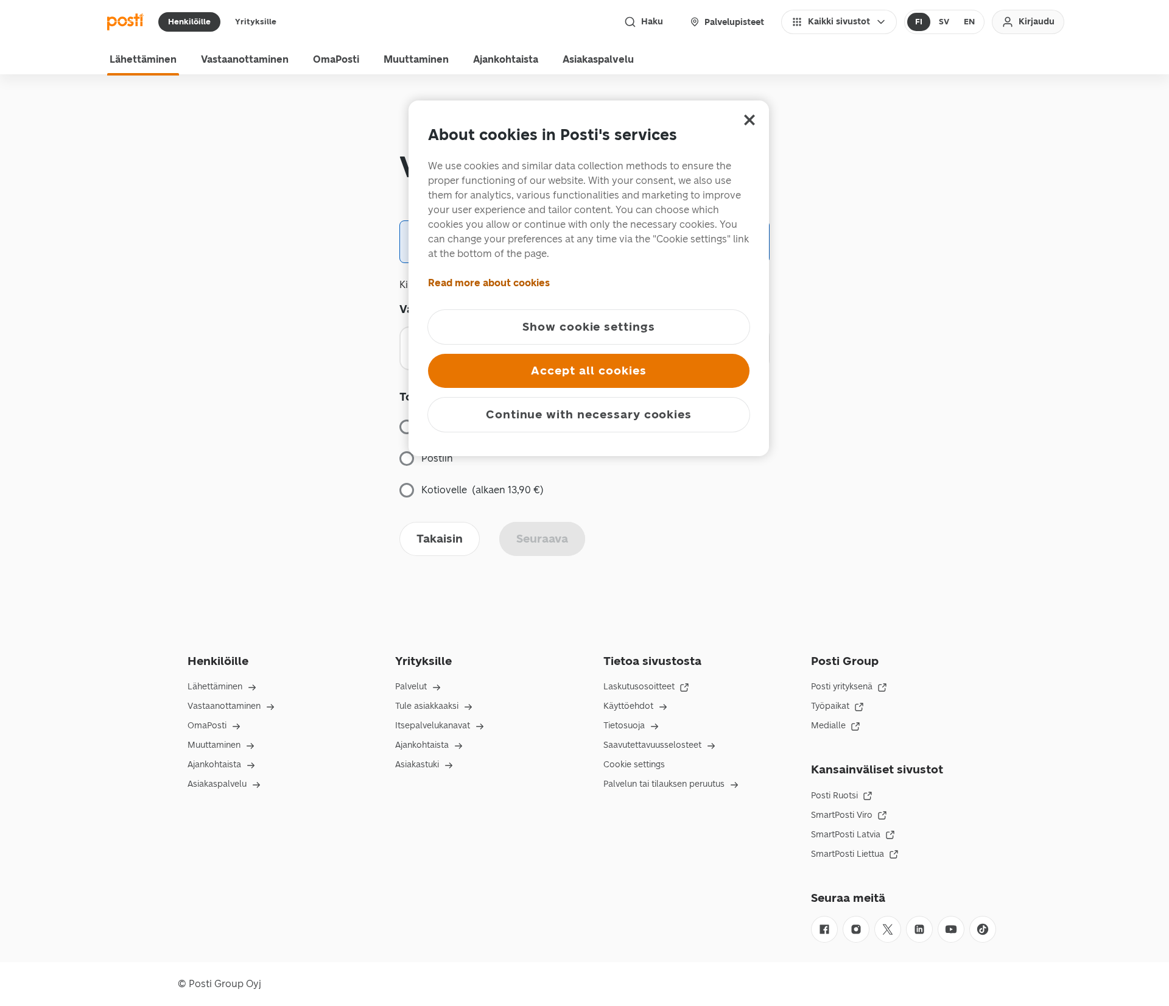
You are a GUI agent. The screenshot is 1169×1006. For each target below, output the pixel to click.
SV (944, 21)
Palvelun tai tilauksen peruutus (664, 784)
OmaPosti (207, 725)
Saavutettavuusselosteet (652, 745)
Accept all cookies (588, 371)
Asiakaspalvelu (217, 784)
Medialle (828, 725)
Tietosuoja (624, 725)
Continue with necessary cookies (589, 414)
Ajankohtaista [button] (505, 59)
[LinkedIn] (919, 929)
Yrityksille (255, 21)
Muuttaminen (214, 745)
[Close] (749, 120)
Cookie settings (634, 764)
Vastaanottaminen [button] (245, 59)
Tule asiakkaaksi (426, 706)
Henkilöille (189, 21)
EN (969, 21)
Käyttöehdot (628, 706)
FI (918, 21)
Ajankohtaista (214, 764)
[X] (887, 929)
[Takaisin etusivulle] (125, 22)
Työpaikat (830, 706)
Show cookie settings (588, 327)
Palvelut (411, 686)
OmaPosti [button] (336, 59)
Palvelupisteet (734, 22)
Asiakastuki (417, 764)
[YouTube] (951, 929)
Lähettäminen (215, 686)
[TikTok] (982, 929)
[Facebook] (824, 929)
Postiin (437, 458)
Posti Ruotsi (834, 795)
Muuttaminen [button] (416, 59)
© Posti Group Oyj (219, 984)
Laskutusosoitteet (639, 686)
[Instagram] (856, 929)
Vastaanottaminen (224, 706)
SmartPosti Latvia (845, 834)
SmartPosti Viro (841, 815)
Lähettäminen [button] (143, 59)
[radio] (918, 22)
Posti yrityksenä (841, 686)
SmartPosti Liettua (847, 854)
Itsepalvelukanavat (432, 725)
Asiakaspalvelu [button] (598, 59)
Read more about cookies (489, 283)
